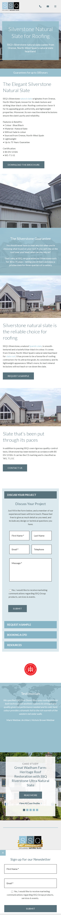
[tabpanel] (30, 786)
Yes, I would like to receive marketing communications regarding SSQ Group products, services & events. (28, 593)
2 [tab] (27, 810)
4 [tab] (34, 810)
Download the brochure (24, 164)
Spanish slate (35, 346)
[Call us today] (40, 6)
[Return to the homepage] (10, 6)
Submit (17, 608)
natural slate (26, 98)
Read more (30, 795)
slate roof (10, 356)
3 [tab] (31, 810)
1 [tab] (24, 810)
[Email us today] (47, 6)
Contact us (15, 467)
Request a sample (18, 376)
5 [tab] (37, 810)
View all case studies (29, 803)
